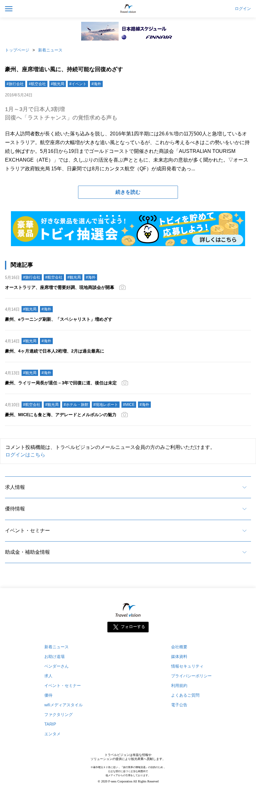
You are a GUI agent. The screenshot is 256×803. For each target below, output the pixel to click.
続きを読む (128, 192)
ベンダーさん (56, 666)
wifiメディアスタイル (63, 705)
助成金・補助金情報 (27, 552)
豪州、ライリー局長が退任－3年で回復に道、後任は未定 (61, 382)
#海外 (96, 84)
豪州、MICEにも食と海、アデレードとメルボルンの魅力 (60, 414)
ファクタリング (58, 714)
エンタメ (52, 734)
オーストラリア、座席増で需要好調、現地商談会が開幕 (59, 287)
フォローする (133, 627)
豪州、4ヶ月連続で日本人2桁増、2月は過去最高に (54, 350)
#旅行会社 (15, 84)
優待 (48, 695)
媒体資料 (179, 656)
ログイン (243, 9)
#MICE (129, 404)
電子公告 (179, 705)
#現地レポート (105, 404)
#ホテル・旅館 (76, 404)
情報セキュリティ (187, 666)
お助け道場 (54, 656)
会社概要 (179, 647)
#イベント (77, 84)
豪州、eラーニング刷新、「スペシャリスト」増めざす (58, 319)
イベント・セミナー (27, 530)
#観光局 (57, 84)
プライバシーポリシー (191, 676)
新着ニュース (50, 50)
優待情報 (15, 508)
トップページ (17, 50)
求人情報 (15, 487)
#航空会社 (37, 84)
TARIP (50, 724)
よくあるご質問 (185, 695)
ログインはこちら (25, 454)
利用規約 (179, 685)
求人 (48, 676)
